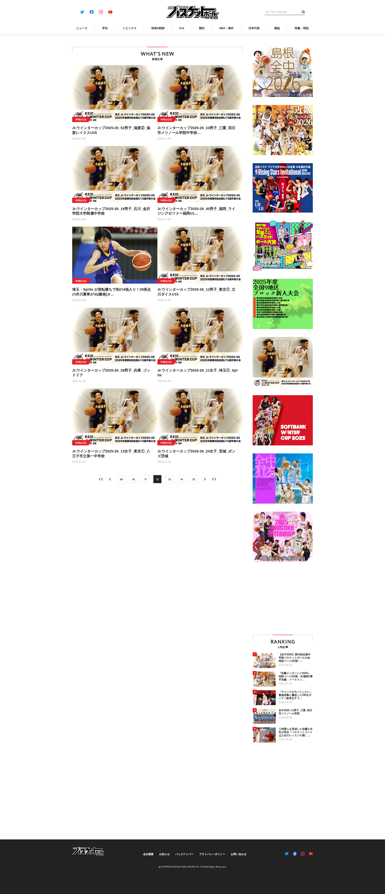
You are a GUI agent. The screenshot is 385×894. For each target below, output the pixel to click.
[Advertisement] (286, 598)
